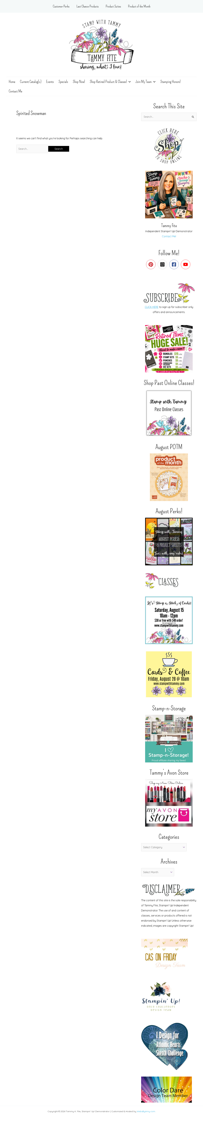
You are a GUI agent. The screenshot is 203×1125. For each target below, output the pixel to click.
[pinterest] (151, 264)
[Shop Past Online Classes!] (169, 413)
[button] (129, 81)
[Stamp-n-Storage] (169, 738)
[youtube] (186, 264)
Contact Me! (169, 236)
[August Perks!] (169, 541)
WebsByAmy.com (146, 1111)
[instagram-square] (163, 264)
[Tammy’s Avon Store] (169, 803)
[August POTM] (169, 477)
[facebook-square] (174, 264)
